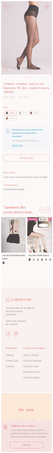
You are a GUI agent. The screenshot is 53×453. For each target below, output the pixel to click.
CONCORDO (26, 445)
